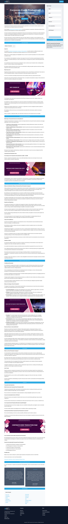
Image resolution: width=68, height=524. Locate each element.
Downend (26, 501)
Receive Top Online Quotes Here (25, 260)
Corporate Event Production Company (15, 29)
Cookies (43, 513)
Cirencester (27, 494)
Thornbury (26, 497)
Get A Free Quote (24, 488)
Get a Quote (24, 18)
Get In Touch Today (25, 42)
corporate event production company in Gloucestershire (18, 51)
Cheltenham (10, 459)
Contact (61, 1)
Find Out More (24, 348)
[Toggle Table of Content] (13, 46)
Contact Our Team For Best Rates (24, 116)
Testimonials (22, 513)
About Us (21, 510)
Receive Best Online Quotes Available (25, 183)
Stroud (14, 459)
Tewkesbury (17, 459)
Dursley (7, 502)
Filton (26, 503)
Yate (26, 498)
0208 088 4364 (6, 518)
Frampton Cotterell (28, 500)
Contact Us (25, 382)
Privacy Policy (44, 510)
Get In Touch (55, 39)
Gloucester (6, 459)
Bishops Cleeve (22, 459)
